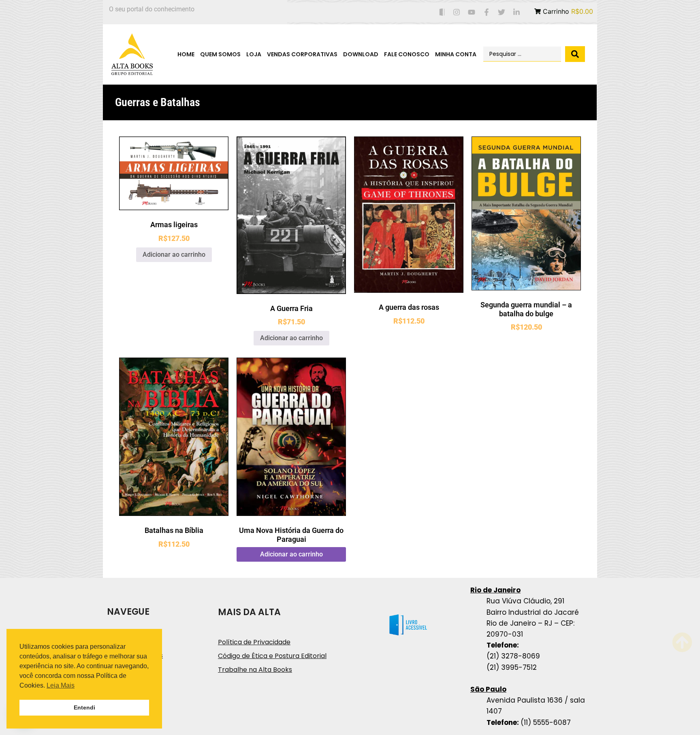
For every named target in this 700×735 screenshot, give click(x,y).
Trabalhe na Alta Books (255, 669)
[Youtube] (472, 12)
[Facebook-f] (487, 12)
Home (185, 54)
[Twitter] (501, 12)
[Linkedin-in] (516, 12)
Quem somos (220, 54)
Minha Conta (455, 54)
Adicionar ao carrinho (174, 254)
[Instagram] (457, 12)
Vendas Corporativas (302, 54)
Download (360, 54)
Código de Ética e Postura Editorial (272, 655)
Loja (253, 54)
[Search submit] (575, 54)
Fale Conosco (406, 54)
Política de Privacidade (254, 642)
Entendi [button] (84, 707)
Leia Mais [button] (61, 685)
